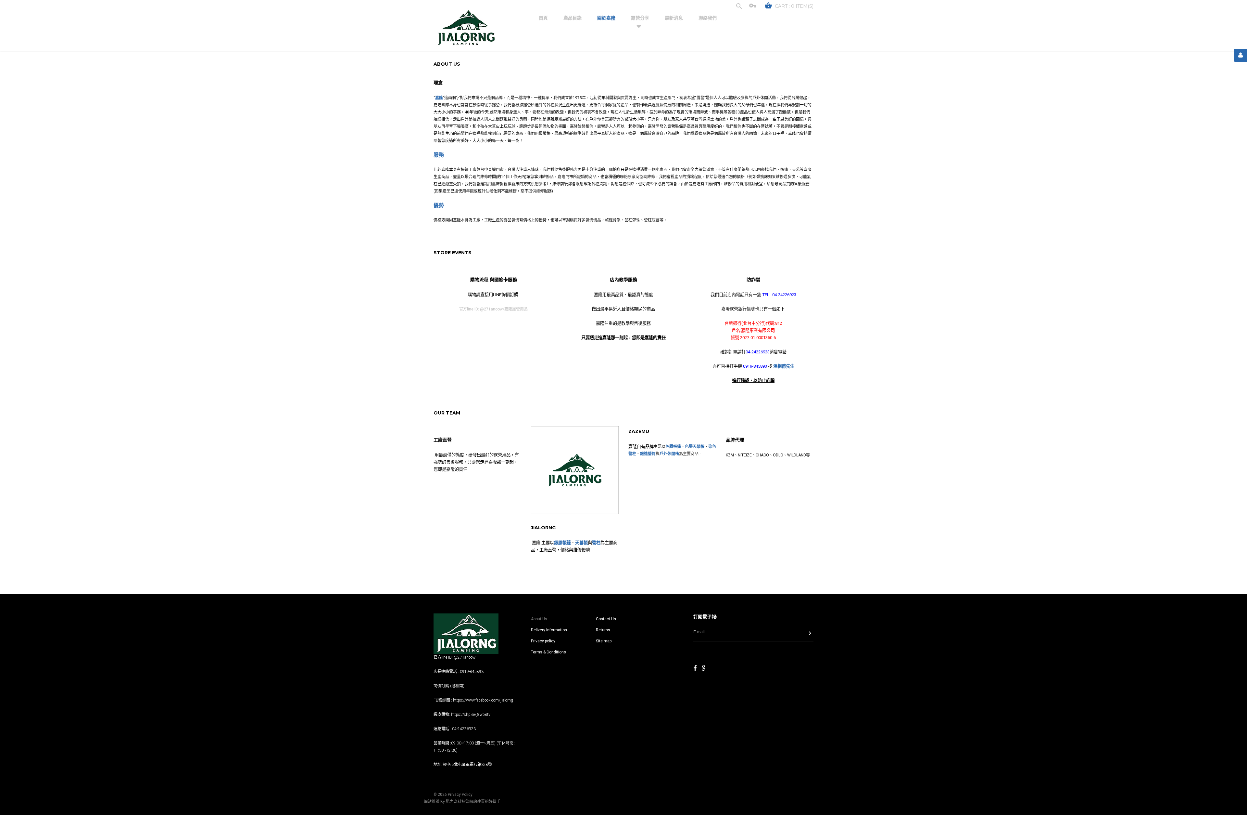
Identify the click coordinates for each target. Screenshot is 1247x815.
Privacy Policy (460, 794)
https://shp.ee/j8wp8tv (470, 714)
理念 (438, 82)
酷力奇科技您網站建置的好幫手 (473, 801)
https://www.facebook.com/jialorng (483, 700)
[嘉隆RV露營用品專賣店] (466, 28)
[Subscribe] (809, 634)
